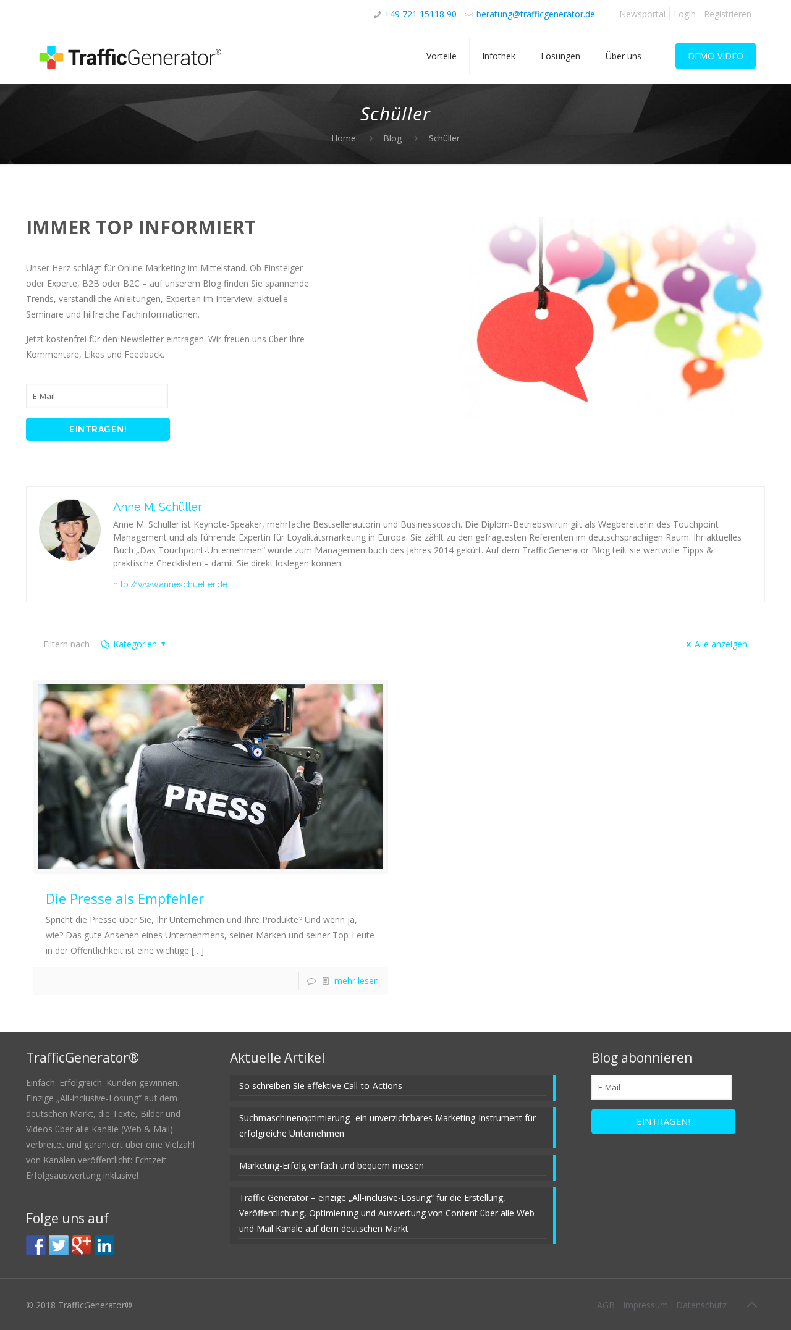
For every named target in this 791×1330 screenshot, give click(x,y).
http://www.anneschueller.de (170, 584)
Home (343, 138)
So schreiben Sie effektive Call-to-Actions (320, 1086)
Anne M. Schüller (157, 506)
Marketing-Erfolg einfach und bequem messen (331, 1165)
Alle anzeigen (721, 644)
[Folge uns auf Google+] (81, 1245)
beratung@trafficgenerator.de (535, 14)
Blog (392, 138)
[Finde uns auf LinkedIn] (104, 1245)
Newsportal (642, 14)
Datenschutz (701, 1305)
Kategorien (135, 644)
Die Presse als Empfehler (125, 898)
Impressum (645, 1305)
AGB (606, 1305)
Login (685, 14)
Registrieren (727, 14)
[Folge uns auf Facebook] (36, 1245)
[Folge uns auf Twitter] (59, 1245)
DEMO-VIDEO (715, 56)
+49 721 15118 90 (420, 14)
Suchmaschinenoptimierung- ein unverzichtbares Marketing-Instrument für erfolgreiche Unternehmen (387, 1125)
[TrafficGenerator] (131, 56)
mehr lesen (356, 981)
